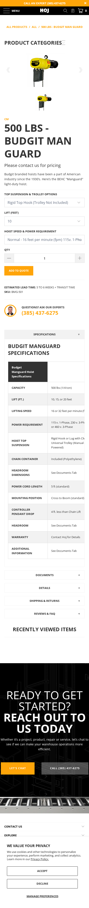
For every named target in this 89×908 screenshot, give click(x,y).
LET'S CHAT (18, 768)
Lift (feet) (11, 213)
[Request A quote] (73, 11)
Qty (7, 250)
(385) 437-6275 (40, 312)
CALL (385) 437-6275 (65, 768)
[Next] (80, 70)
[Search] (67, 11)
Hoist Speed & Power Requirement (30, 231)
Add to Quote (19, 270)
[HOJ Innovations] (44, 10)
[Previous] (8, 70)
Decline (42, 883)
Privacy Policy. (40, 859)
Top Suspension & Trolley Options (30, 194)
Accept (42, 871)
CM (6, 119)
